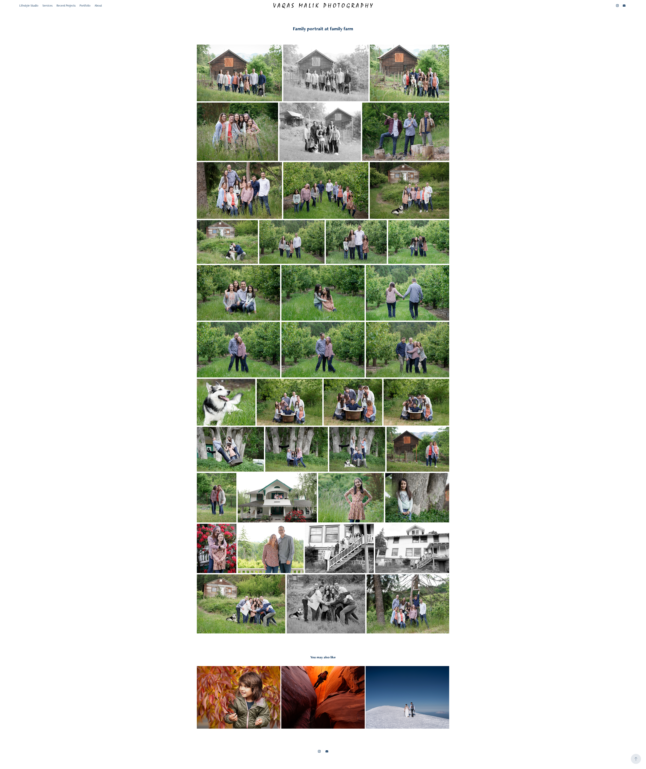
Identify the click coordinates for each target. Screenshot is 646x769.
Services (47, 5)
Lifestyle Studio (28, 5)
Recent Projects (66, 5)
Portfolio (85, 5)
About (98, 5)
